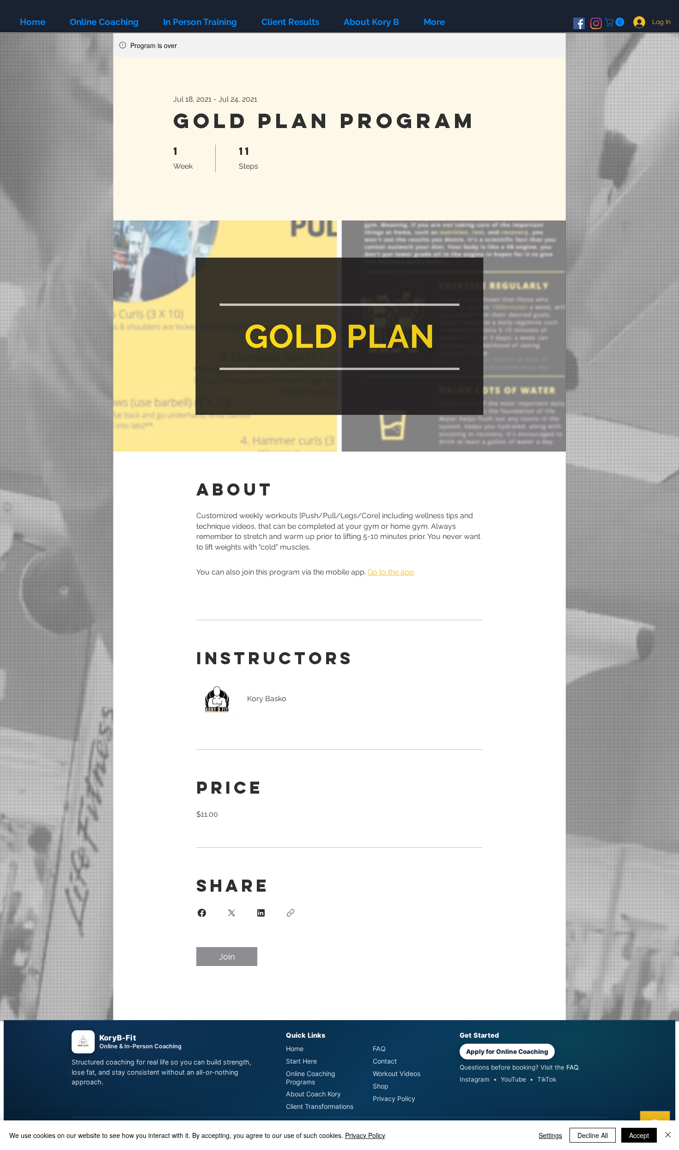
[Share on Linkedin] (261, 912)
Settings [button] (550, 1135)
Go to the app (391, 572)
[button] (615, 22)
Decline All (592, 1135)
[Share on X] (231, 912)
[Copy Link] (290, 912)
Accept (639, 1135)
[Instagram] (596, 23)
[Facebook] (579, 23)
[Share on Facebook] (201, 912)
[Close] (667, 1135)
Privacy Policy (365, 1135)
